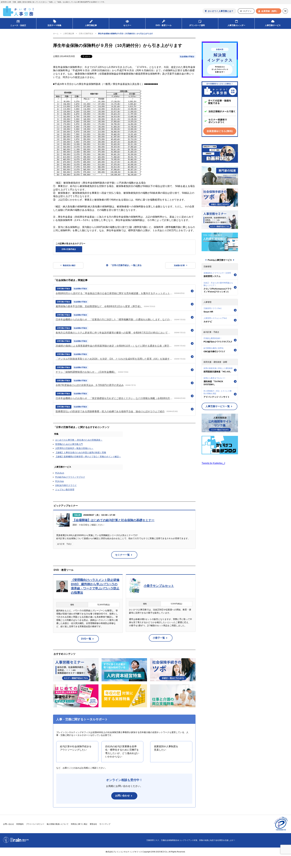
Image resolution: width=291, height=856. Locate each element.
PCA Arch (59, 473)
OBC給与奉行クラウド (66, 485)
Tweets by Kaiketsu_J (213, 463)
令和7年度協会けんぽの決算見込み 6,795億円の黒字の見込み (90, 385)
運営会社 (93, 824)
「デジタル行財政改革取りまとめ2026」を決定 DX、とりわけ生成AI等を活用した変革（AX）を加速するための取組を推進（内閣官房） (114, 359)
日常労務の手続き (63, 288)
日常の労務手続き (86, 34)
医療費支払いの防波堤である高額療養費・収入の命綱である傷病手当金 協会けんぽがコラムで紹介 (110, 411)
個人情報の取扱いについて (58, 824)
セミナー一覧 (122, 555)
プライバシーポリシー (35, 824)
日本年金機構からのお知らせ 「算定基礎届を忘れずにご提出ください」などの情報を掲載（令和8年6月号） (114, 398)
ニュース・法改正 (18, 25)
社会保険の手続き (187, 57)
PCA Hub (59, 481)
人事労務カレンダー (236, 25)
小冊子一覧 (159, 638)
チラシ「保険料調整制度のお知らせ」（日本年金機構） (86, 372)
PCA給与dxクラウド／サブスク (70, 477)
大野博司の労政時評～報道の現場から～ (74, 448)
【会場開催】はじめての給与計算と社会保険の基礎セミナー (113, 520)
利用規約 (20, 824)
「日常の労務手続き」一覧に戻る (126, 265)
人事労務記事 (91, 25)
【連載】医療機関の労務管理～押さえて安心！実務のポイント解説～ (88, 456)
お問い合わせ (122, 795)
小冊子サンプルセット (159, 585)
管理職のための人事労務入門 (69, 444)
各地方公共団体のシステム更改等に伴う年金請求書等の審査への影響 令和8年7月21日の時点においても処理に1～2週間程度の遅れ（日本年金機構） (114, 332)
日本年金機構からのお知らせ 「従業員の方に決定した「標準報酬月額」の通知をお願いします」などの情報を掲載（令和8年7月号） (114, 319)
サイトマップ (104, 824)
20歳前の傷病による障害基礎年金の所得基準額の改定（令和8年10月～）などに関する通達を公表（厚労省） (114, 346)
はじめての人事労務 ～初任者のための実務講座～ (78, 440)
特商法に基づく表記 (79, 824)
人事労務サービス (273, 25)
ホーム (56, 34)
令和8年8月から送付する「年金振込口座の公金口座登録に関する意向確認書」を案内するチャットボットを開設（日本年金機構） (114, 293)
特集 (56, 434)
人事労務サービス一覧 (218, 406)
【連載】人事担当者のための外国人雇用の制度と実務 (80, 452)
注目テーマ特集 (54, 25)
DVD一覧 (86, 638)
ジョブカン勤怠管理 (64, 489)
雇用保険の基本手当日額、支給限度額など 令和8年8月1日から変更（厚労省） (99, 306)
